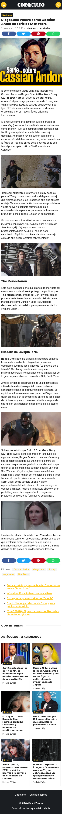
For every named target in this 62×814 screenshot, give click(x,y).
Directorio (20, 794)
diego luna (38, 569)
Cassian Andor (21, 569)
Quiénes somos (38, 794)
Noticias (7, 15)
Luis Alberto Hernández (37, 28)
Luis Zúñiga (11, 683)
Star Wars (23, 574)
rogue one (8, 574)
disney (51, 569)
